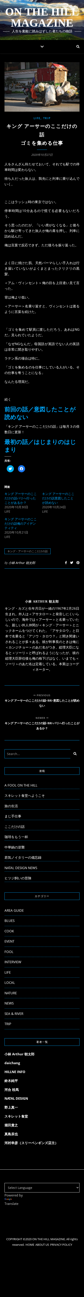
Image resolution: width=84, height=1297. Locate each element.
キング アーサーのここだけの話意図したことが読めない (58, 498)
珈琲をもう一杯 (16, 836)
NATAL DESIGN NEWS (20, 868)
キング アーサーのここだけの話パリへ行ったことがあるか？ (20, 498)
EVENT (9, 941)
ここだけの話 (14, 826)
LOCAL (9, 982)
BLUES (9, 920)
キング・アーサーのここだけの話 (27, 551)
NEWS (9, 1003)
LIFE (37, 118)
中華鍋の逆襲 (14, 847)
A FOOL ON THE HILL (20, 785)
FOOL (8, 951)
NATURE (10, 993)
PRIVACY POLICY (61, 1245)
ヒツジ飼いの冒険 (17, 878)
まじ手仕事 (12, 816)
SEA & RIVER (13, 1013)
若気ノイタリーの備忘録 (22, 857)
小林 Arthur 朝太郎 (22, 563)
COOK (9, 931)
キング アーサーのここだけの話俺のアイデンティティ (20, 523)
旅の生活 (11, 806)
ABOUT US (42, 1245)
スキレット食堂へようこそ (24, 795)
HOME (30, 1245)
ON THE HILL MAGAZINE (42, 17)
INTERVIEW (12, 962)
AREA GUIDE (14, 910)
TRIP (47, 118)
